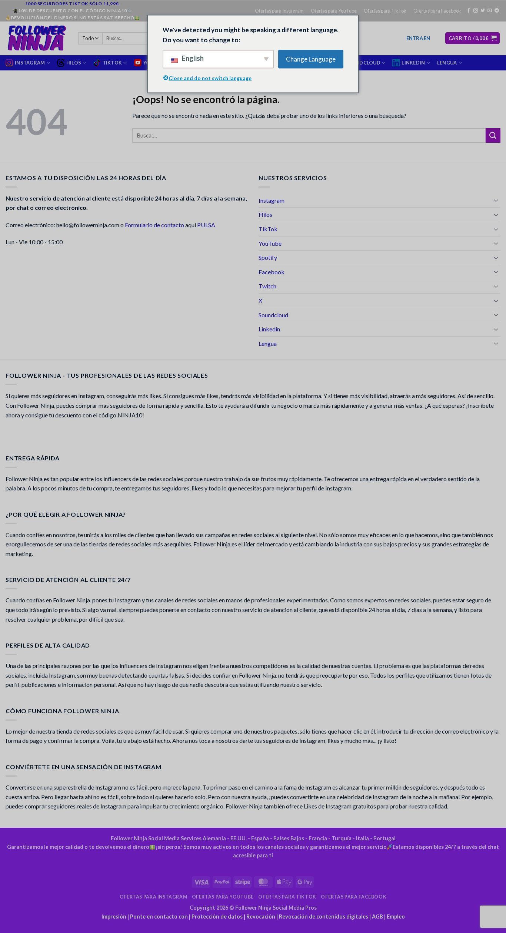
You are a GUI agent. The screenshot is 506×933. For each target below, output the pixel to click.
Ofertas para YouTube (334, 11)
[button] (418, 38)
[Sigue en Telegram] (497, 10)
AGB (377, 916)
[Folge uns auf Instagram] (475, 10)
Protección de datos (217, 916)
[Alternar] (496, 200)
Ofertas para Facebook (437, 11)
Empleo (396, 916)
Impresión (113, 916)
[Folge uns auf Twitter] (482, 10)
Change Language (311, 59)
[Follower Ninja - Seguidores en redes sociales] (36, 38)
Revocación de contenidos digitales (323, 916)
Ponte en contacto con (159, 916)
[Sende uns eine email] (489, 10)
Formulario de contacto (154, 224)
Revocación (260, 916)
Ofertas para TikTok (385, 11)
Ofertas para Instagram (279, 11)
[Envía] (493, 135)
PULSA (206, 224)
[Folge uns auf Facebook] (468, 10)
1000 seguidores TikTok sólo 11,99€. (72, 3)
